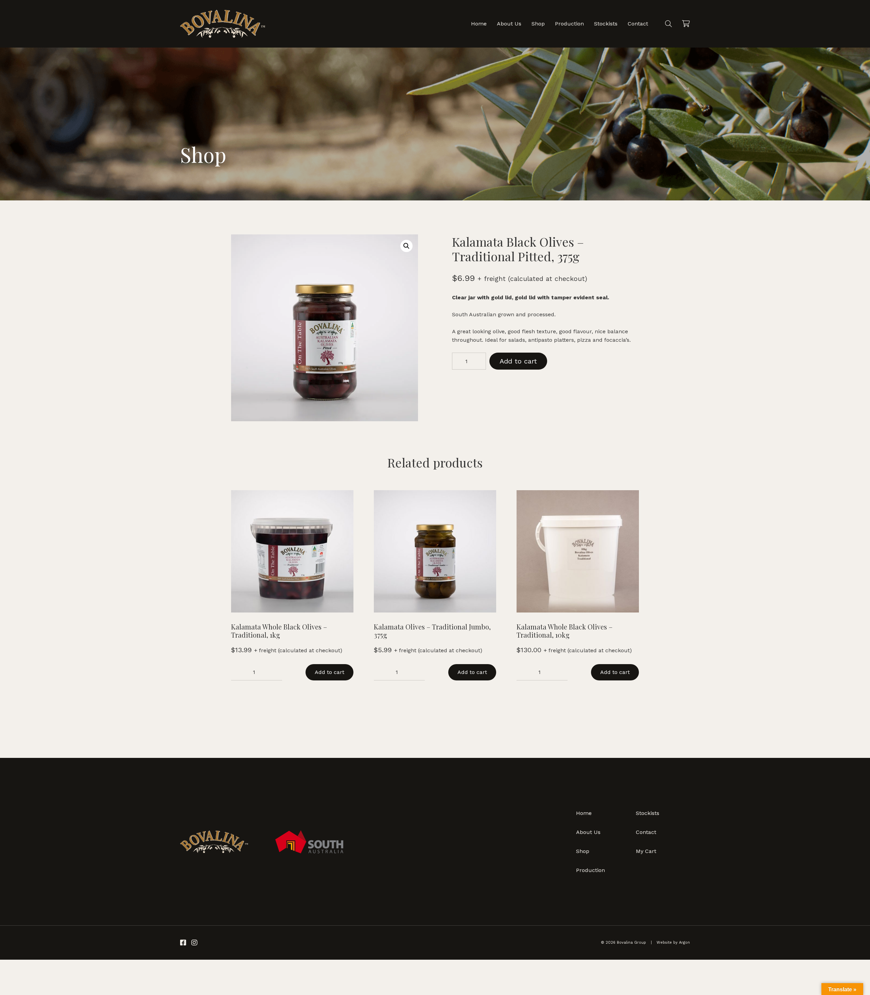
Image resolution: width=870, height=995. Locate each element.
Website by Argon (673, 942)
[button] (406, 246)
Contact (638, 23)
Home (479, 23)
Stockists (605, 23)
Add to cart (518, 361)
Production (569, 23)
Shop (538, 23)
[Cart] (686, 23)
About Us (509, 23)
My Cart (646, 851)
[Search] (668, 23)
